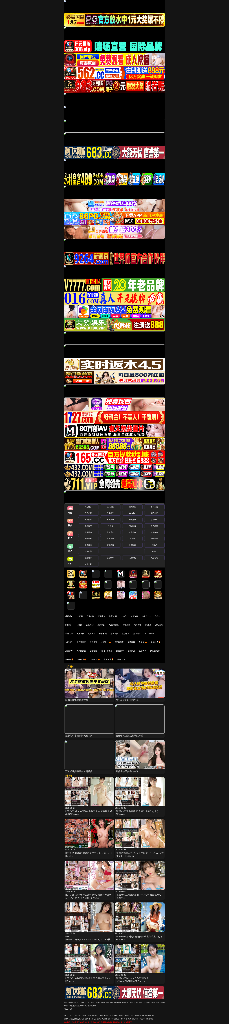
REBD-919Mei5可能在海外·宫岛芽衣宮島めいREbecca (88, 980)
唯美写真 (132, 545)
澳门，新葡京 (106, 650)
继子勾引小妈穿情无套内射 (79, 735)
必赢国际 (90, 625)
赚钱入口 (121, 659)
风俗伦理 (154, 558)
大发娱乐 (69, 642)
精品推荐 (88, 507)
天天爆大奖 (81, 650)
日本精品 (110, 513)
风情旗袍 (88, 538)
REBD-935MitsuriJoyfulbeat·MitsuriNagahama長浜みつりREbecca (89, 939)
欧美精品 (132, 507)
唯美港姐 (132, 519)
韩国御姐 (110, 519)
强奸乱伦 (110, 507)
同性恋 (154, 551)
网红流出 (132, 526)
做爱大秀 (131, 650)
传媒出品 (88, 551)
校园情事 (110, 558)
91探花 (110, 526)
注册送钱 (134, 616)
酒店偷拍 (159, 625)
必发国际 (137, 633)
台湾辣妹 (88, 519)
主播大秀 (69, 633)
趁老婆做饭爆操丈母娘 (76, 699)
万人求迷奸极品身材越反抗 (79, 771)
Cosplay (132, 513)
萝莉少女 (154, 507)
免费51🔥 (143, 642)
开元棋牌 (90, 616)
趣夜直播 (114, 633)
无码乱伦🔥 (156, 642)
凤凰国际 (101, 625)
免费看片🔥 (106, 642)
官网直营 (101, 616)
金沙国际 (93, 650)
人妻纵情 (132, 558)
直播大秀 (142, 650)
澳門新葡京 (81, 642)
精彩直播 (137, 625)
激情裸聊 (131, 642)
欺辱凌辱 (88, 526)
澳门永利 (113, 616)
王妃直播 (80, 633)
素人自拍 (154, 513)
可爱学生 (132, 532)
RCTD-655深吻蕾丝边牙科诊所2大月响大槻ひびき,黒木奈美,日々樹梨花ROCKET (88, 896)
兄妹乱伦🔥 (95, 659)
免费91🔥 (69, 659)
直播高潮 (126, 625)
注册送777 (146, 616)
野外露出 (154, 526)
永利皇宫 (93, 642)
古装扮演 (88, 532)
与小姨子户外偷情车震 (127, 699)
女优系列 (110, 532)
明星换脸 (110, 538)
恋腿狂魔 (154, 532)
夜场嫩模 (125, 633)
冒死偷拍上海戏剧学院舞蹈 (129, 735)
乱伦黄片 (91, 633)
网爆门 (154, 545)
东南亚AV (154, 519)
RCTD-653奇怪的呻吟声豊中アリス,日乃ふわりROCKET (89, 854)
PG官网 (80, 616)
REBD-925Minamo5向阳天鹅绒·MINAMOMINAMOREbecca (132, 980)
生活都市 (88, 558)
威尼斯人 (69, 616)
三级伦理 (88, 513)
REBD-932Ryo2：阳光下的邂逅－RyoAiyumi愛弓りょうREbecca (140, 854)
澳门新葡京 (149, 633)
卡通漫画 (88, 545)
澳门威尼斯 (155, 650)
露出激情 (110, 545)
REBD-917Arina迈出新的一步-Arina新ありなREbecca (138, 896)
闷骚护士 (154, 538)
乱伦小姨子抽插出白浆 (127, 771)
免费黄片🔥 (109, 659)
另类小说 (88, 564)
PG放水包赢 (114, 625)
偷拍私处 (103, 633)
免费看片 (120, 650)
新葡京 (68, 625)
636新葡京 (119, 642)
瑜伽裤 (132, 538)
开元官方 (69, 650)
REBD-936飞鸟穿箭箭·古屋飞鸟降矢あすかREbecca (137, 813)
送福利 (157, 616)
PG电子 (124, 616)
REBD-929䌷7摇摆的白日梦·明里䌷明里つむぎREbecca (139, 938)
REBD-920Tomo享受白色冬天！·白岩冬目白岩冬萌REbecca (88, 813)
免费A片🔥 (81, 659)
